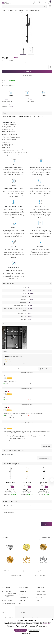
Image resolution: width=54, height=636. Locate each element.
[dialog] (27, 627)
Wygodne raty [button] (28, 570)
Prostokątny (8, 104)
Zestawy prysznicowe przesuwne (33, 10)
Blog (20, 603)
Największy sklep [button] (41, 575)
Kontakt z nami (22, 591)
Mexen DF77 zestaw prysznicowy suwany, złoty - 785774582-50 (27, 484)
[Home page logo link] (8, 2)
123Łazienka (5, 10)
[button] (50, 2)
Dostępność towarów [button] (11, 570)
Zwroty (37, 600)
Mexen (6, 98)
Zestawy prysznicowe (19, 10)
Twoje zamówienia (23, 597)
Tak (29, 302)
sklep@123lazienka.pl (9, 603)
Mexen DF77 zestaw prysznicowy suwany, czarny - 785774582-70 (43, 484)
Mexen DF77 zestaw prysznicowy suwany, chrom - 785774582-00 (10, 484)
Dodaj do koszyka (26, 71)
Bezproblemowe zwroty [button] (45, 570)
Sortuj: (43, 368)
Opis (4, 113)
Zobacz (30, 319)
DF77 (31, 98)
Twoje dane (22, 600)
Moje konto (21, 594)
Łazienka (11, 10)
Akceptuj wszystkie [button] (20, 630)
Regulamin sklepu (40, 591)
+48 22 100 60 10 (8, 600)
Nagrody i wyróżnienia (7, 617)
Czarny (31, 104)
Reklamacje (39, 597)
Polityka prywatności (41, 594)
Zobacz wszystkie (45, 537)
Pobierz (30, 305)
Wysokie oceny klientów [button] (15, 575)
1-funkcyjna (10, 106)
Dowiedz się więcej (46, 623)
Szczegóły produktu (9, 283)
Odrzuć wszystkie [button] (34, 630)
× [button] (52, 619)
